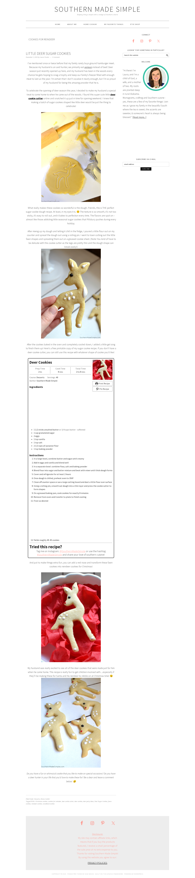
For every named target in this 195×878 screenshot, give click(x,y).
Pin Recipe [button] (104, 389)
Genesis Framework (115, 874)
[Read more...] (139, 117)
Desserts (37, 799)
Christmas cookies (41, 801)
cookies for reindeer (54, 801)
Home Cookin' (45, 799)
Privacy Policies (97, 862)
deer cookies (78, 801)
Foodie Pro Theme (74, 874)
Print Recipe (104, 383)
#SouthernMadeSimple (49, 554)
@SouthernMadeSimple (72, 551)
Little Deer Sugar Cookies (48, 53)
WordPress (138, 874)
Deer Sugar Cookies (100, 801)
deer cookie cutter (68, 801)
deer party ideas (88, 801)
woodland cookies (49, 804)
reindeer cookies (36, 804)
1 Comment (56, 57)
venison (88, 67)
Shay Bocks (89, 874)
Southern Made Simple (97, 9)
